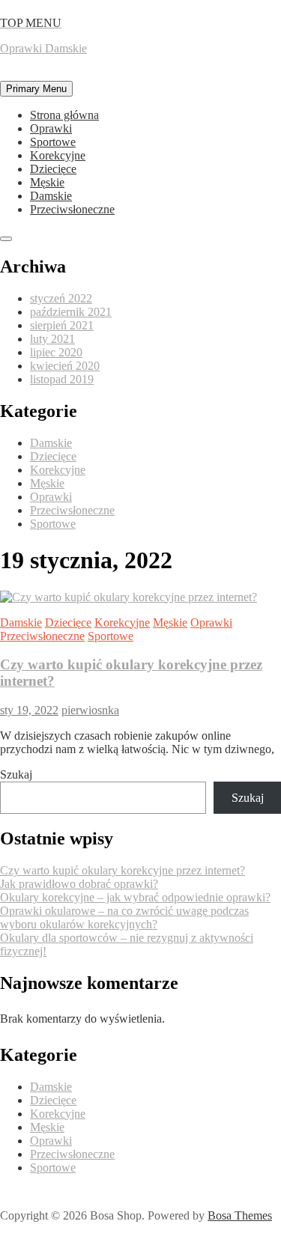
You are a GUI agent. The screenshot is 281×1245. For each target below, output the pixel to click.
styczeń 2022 (61, 298)
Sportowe (53, 142)
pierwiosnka (90, 710)
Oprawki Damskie (43, 48)
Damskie (51, 195)
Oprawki (51, 128)
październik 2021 (71, 311)
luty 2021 (52, 338)
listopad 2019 (62, 379)
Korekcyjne (57, 155)
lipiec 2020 (56, 352)
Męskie (47, 182)
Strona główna (64, 115)
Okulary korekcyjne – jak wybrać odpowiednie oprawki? (135, 897)
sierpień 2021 (62, 325)
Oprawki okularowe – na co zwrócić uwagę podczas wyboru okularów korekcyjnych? (124, 917)
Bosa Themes (240, 1215)
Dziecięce (53, 168)
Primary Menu (36, 88)
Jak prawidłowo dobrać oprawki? (79, 883)
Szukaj (16, 774)
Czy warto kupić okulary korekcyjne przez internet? (122, 870)
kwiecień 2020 (65, 365)
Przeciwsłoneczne (72, 209)
